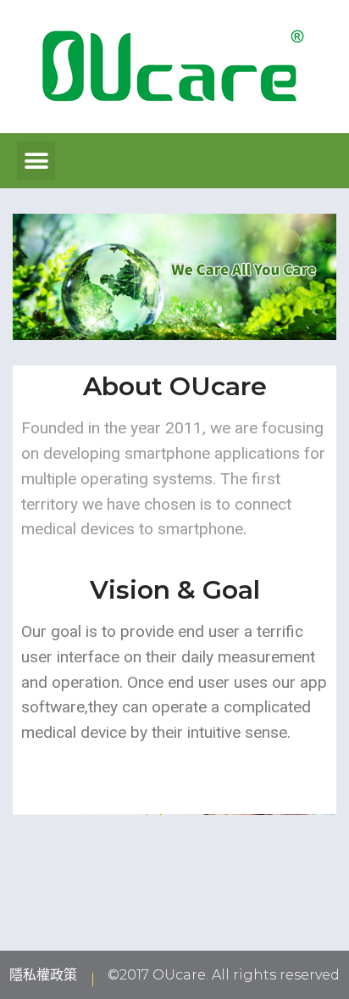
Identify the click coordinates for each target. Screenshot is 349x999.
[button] (36, 161)
